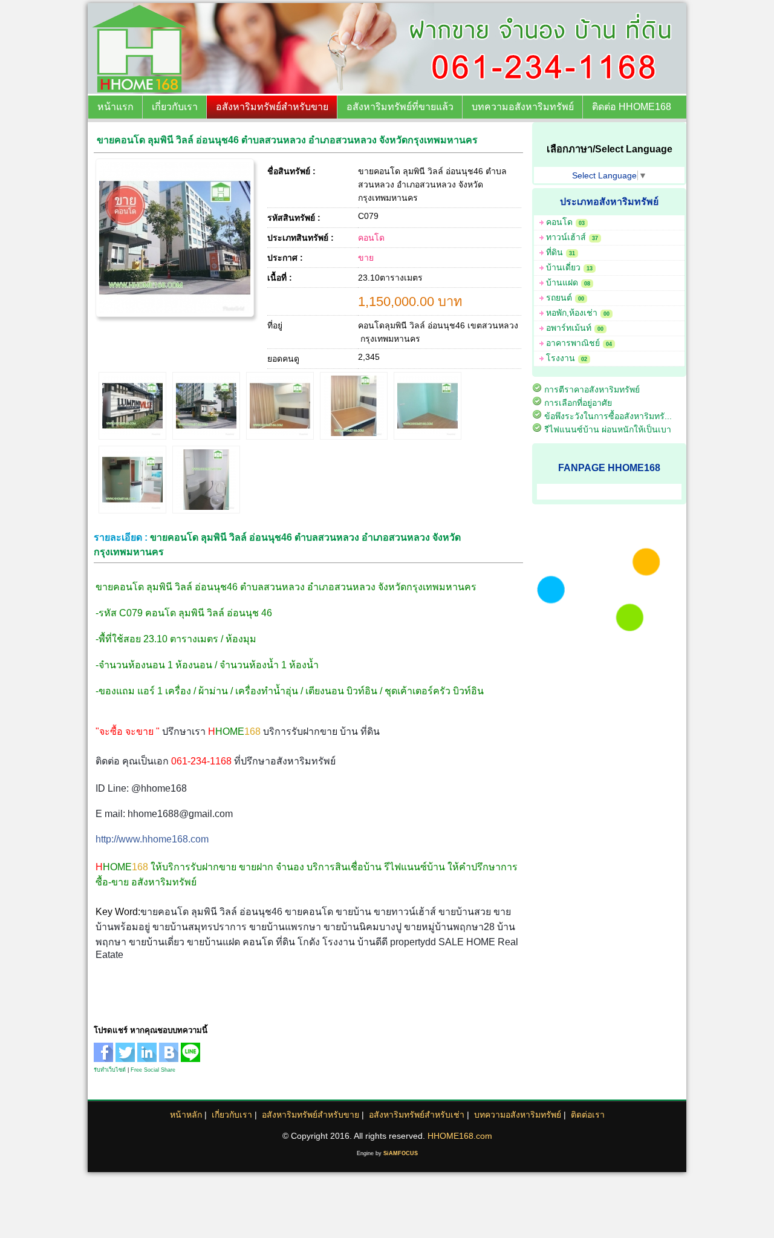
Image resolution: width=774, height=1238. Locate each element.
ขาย (366, 257)
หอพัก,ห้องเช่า (578, 313)
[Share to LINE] (192, 1059)
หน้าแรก (115, 107)
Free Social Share (153, 1070)
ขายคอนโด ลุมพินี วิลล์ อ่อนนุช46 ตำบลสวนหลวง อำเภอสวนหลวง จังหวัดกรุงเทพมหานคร (287, 140)
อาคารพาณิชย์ (579, 343)
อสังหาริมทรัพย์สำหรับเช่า (416, 1114)
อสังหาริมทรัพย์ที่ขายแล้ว (400, 107)
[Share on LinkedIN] (148, 1059)
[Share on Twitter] (126, 1059)
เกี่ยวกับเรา (175, 107)
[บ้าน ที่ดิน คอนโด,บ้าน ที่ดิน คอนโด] (258, 91)
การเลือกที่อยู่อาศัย (578, 403)
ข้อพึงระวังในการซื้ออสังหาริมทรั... (608, 416)
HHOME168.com (460, 1136)
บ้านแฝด (568, 282)
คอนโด (371, 238)
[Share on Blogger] (170, 1059)
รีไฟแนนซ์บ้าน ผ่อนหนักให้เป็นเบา (607, 429)
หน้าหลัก (186, 1114)
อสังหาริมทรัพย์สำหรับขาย (272, 107)
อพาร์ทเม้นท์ (574, 328)
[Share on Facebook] (104, 1059)
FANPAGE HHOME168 (609, 467)
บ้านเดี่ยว (569, 267)
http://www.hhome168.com (152, 839)
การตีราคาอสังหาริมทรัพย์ (592, 389)
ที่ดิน (560, 252)
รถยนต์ (565, 297)
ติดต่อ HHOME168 (631, 107)
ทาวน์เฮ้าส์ (572, 237)
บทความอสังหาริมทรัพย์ (523, 107)
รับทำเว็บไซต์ (110, 1070)
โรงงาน (566, 358)
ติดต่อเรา (588, 1114)
